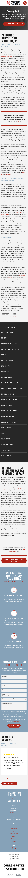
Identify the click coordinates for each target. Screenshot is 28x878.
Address (4, 694)
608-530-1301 (14, 801)
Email (3, 690)
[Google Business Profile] (15, 848)
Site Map (14, 841)
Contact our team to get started (13, 560)
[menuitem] (14, 332)
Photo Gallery (14, 828)
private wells (19, 212)
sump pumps (8, 174)
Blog (14, 831)
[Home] (13, 3)
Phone (3, 685)
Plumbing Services (14, 833)
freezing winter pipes (6, 142)
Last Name (4, 681)
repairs (10, 277)
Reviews (14, 836)
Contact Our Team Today (14, 24)
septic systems (5, 214)
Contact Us (14, 839)
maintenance (22, 275)
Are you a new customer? (8, 698)
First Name (4, 676)
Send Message (14, 726)
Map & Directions (14, 813)
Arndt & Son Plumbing (6, 56)
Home (14, 826)
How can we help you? (7, 703)
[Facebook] (12, 848)
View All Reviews (9, 783)
